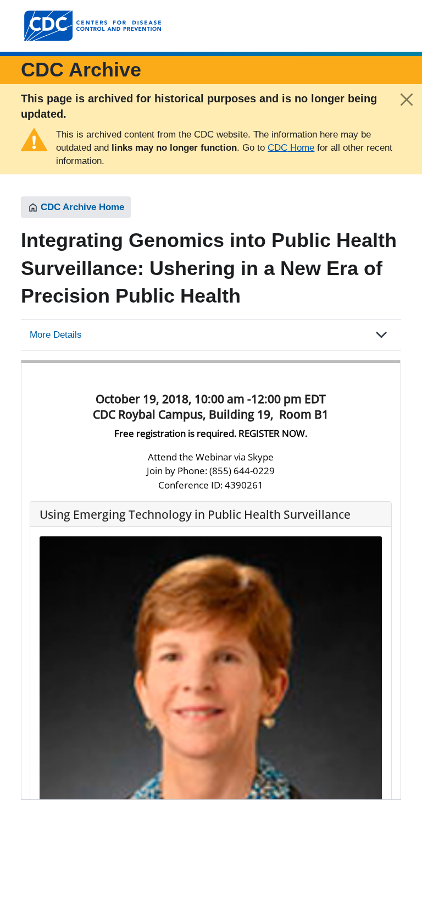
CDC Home (291, 147)
